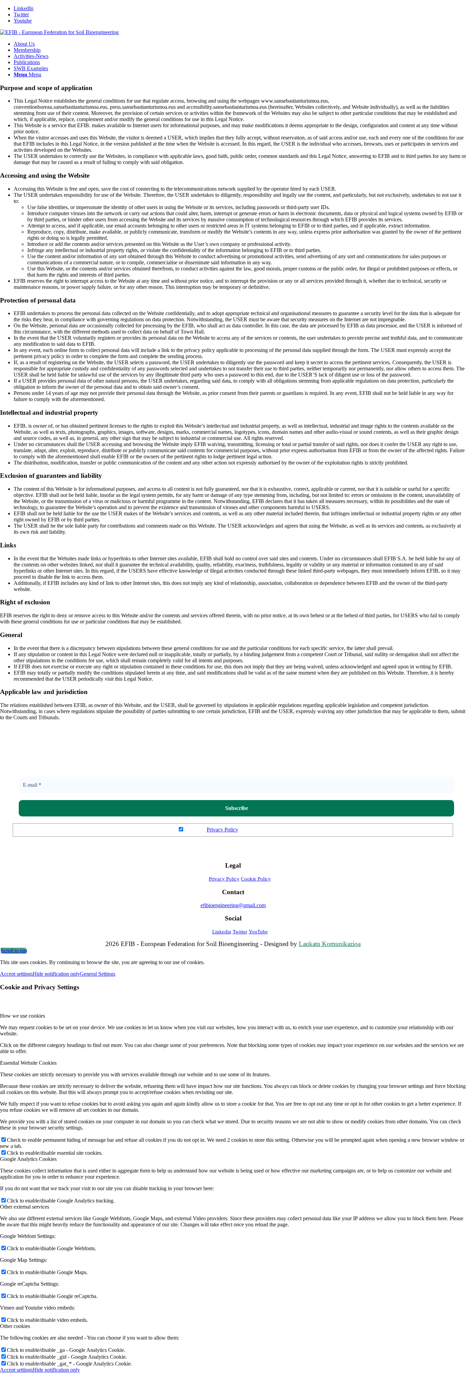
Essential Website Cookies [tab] (28, 1063)
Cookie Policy (256, 879)
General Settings (97, 974)
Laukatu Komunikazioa (330, 943)
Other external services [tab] (24, 1207)
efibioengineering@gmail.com (233, 905)
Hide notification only (56, 974)
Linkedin (221, 931)
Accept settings (16, 974)
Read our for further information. (236, 829)
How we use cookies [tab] (22, 1016)
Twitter (240, 931)
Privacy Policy (222, 829)
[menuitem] (240, 44)
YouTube (258, 931)
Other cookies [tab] (15, 1326)
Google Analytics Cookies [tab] (28, 1159)
